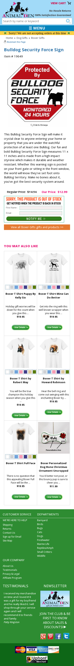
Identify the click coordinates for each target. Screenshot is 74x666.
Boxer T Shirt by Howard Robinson (53, 380)
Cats (39, 532)
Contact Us (9, 532)
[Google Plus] (43, 638)
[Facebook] (58, 638)
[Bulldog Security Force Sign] (37, 126)
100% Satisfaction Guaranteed (53, 15)
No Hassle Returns (60, 10)
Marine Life (43, 544)
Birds (40, 524)
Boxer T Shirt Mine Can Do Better (53, 295)
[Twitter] (66, 638)
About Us (8, 566)
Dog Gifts (22, 38)
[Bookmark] (15, 42)
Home (9, 38)
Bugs (40, 528)
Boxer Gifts (38, 38)
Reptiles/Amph (45, 548)
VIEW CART (58, 3)
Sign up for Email (12, 536)
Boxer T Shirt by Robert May (20, 380)
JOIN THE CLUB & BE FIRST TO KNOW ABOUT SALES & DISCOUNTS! (55, 620)
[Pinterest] (50, 638)
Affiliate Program (12, 578)
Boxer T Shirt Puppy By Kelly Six (21, 295)
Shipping (7, 524)
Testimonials (10, 570)
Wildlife (41, 556)
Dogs (40, 536)
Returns (7, 528)
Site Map (7, 540)
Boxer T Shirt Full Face (20, 463)
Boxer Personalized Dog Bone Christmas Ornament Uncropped (53, 466)
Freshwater (43, 540)
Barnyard (42, 520)
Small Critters (44, 552)
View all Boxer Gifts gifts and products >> (37, 227)
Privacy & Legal (11, 574)
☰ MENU (37, 28)
